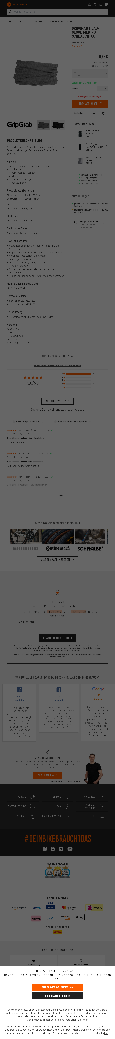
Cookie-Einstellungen (93, 975)
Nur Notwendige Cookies (57, 996)
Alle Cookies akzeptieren (55, 987)
